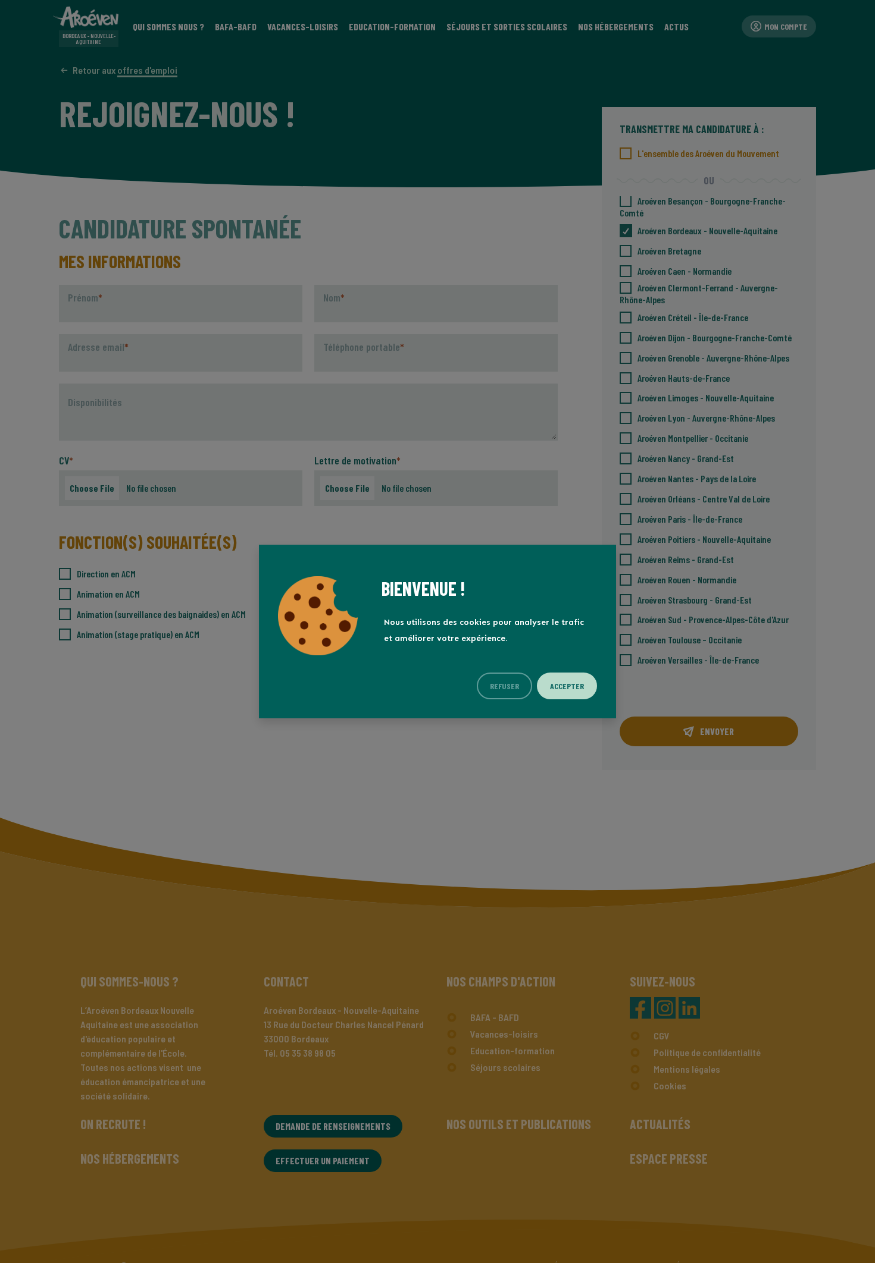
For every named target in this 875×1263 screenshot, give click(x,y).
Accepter (567, 686)
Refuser (504, 686)
